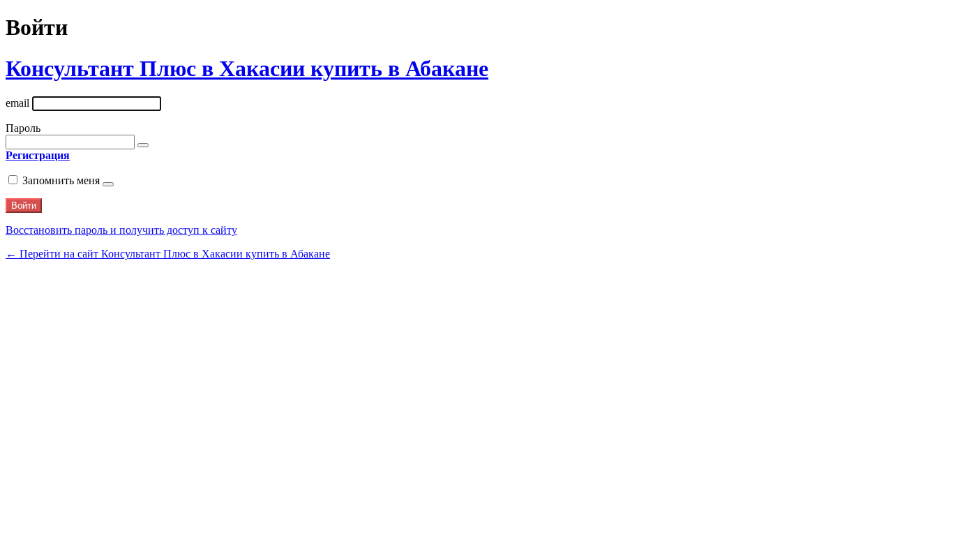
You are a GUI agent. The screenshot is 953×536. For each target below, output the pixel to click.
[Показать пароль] (143, 145)
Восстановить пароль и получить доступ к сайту (121, 230)
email (17, 103)
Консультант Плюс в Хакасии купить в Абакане (247, 68)
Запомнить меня (61, 180)
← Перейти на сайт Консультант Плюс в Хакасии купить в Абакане (168, 254)
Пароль (23, 128)
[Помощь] (108, 184)
